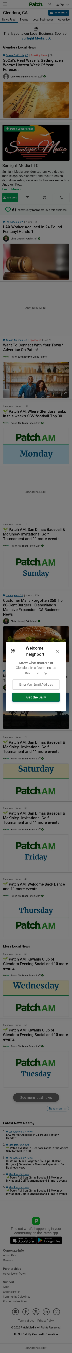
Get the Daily (36, 697)
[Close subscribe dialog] (57, 651)
